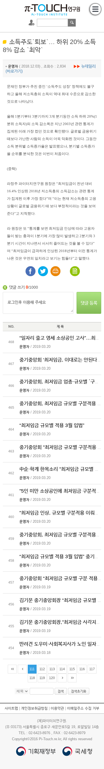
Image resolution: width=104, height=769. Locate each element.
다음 (62, 678)
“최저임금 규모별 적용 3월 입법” (51, 425)
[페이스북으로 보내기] (30, 271)
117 (92, 669)
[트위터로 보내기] (43, 271)
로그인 (32, 22)
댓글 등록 (89, 303)
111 (32, 669)
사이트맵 (11, 708)
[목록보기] (75, 271)
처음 (12, 669)
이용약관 (57, 708)
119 (42, 678)
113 (52, 669)
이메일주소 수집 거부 (83, 708)
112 (42, 669)
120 (52, 678)
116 (82, 669)
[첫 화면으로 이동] (52, 9)
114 (62, 669)
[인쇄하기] (55, 271)
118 (32, 678)
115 (72, 669)
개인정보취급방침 (34, 708)
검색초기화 (78, 691)
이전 (22, 669)
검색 (72, 23)
